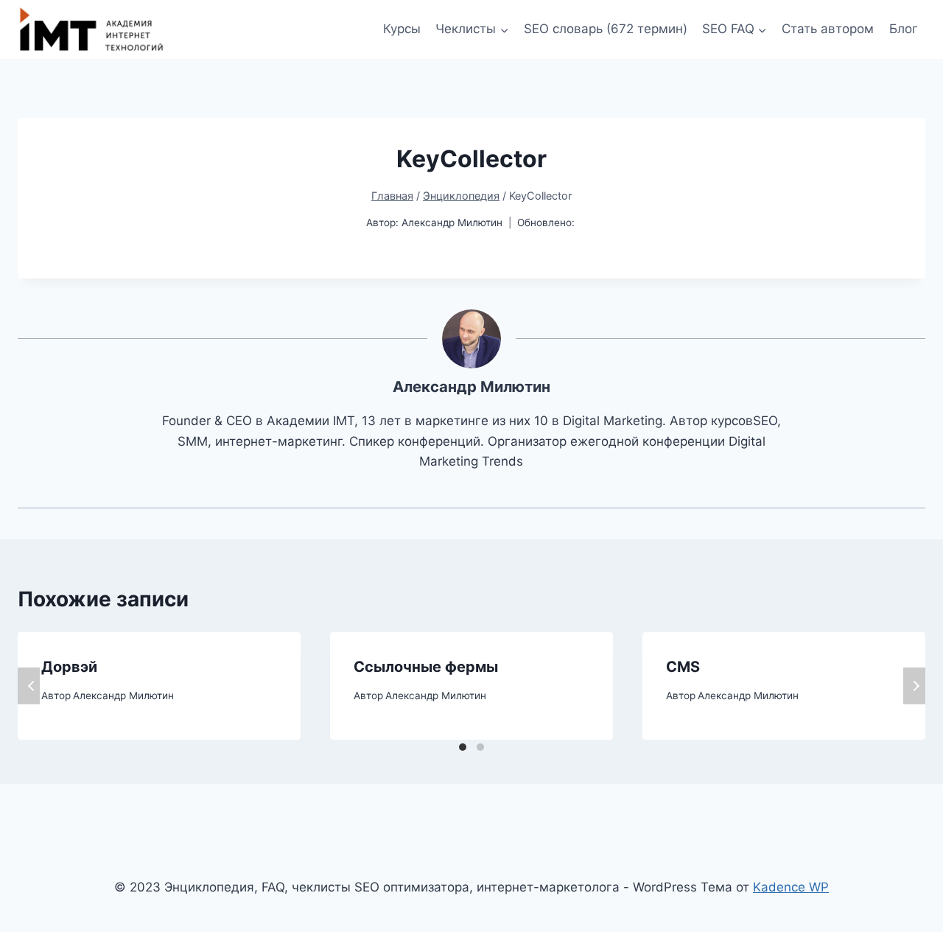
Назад (29, 686)
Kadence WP (791, 887)
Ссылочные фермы (426, 667)
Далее (914, 686)
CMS (683, 667)
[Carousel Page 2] (480, 747)
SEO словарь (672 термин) (605, 28)
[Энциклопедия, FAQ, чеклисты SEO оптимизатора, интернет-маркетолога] (91, 29)
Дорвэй (69, 667)
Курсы (402, 28)
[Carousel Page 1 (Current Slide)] (463, 747)
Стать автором (828, 28)
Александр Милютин (452, 222)
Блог (903, 28)
